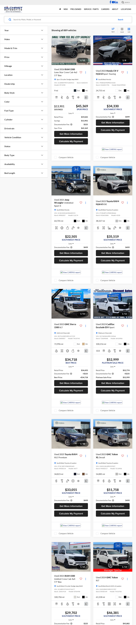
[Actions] (85, 72)
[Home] (60, 9)
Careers (105, 9)
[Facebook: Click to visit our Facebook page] (110, 2)
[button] (88, 50)
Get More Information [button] (71, 134)
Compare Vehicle (66, 157)
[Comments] (86, 97)
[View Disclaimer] (78, 97)
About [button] (115, 9)
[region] (71, 123)
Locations (126, 9)
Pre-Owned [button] (75, 9)
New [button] (66, 9)
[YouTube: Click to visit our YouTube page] (113, 2)
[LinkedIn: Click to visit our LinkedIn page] (116, 2)
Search (120, 20)
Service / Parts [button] (91, 9)
